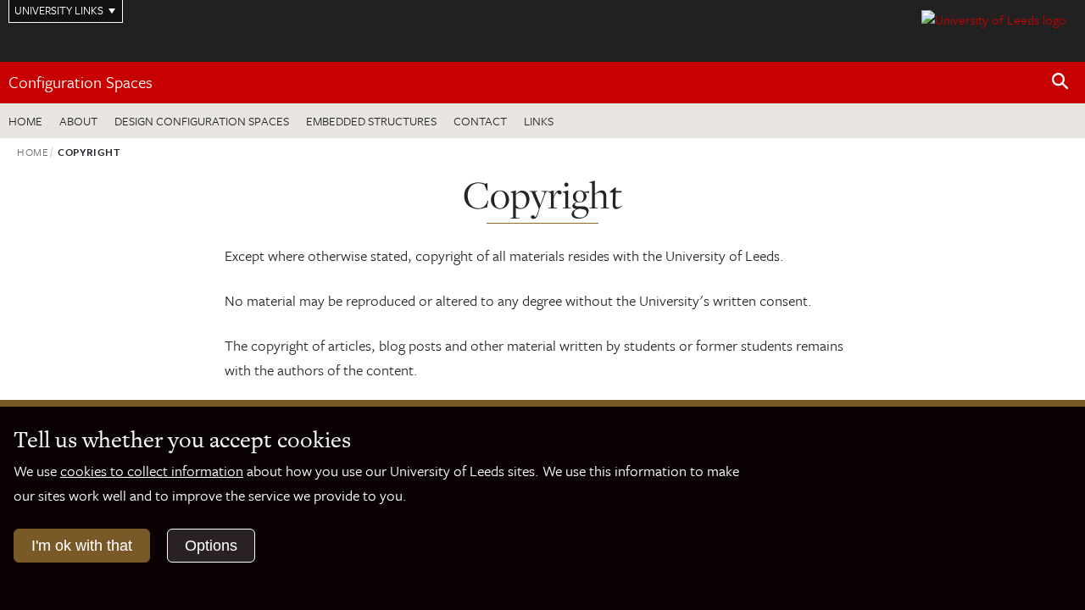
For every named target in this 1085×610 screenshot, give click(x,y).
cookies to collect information (151, 470)
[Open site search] (1060, 81)
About (78, 121)
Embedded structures (371, 121)
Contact (480, 121)
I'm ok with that (81, 545)
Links (539, 121)
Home (25, 121)
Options (211, 545)
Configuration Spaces (80, 81)
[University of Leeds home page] (993, 17)
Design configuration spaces (201, 121)
